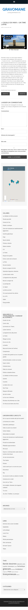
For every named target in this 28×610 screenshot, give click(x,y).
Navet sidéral (6, 240)
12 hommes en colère (8, 421)
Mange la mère (7, 339)
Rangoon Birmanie (7, 391)
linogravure (5, 571)
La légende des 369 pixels (10, 277)
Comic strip (6, 323)
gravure (7, 569)
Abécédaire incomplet (9, 434)
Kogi (4, 237)
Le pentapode (6, 283)
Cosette (5, 381)
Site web (3, 141)
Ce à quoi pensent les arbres (10, 293)
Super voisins (6, 363)
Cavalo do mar (6, 320)
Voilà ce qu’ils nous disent (9, 427)
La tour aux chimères (8, 397)
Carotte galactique (8, 234)
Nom (2, 129)
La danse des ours (8, 385)
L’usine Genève (7, 329)
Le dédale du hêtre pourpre (10, 216)
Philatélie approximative (9, 445)
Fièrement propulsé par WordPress (13, 601)
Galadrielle (5, 527)
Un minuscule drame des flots (11, 403)
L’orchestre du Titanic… (9, 326)
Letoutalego (6, 530)
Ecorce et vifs (6, 342)
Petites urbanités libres (9, 372)
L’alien (4, 299)
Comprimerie (6, 351)
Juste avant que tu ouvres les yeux (12, 466)
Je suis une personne (8, 457)
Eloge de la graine (7, 255)
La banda (5, 345)
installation (19, 569)
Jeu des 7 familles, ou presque (11, 493)
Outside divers (7, 366)
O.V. (4, 249)
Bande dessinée (9, 564)
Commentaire (5, 111)
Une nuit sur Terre (7, 482)
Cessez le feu (6, 222)
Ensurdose (6, 469)
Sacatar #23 (22, 93)
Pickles (5, 463)
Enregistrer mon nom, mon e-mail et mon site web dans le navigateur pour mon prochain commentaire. (14, 151)
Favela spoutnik (7, 219)
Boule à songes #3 (8, 280)
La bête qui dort (7, 290)
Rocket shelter (7, 265)
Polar (9, 571)
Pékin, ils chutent (7, 369)
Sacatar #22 (5, 93)
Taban (4, 548)
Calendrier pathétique (8, 424)
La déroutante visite (8, 274)
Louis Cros (5, 533)
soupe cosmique (14, 571)
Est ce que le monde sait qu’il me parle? (13, 418)
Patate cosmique (7, 225)
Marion (4, 536)
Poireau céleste (7, 243)
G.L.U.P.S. (5, 296)
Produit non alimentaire (9, 442)
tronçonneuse (11, 90)
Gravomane (14, 9)
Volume (17, 574)
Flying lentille (6, 302)
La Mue (5, 262)
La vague (5, 287)
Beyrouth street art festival (10, 348)
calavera (19, 564)
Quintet (5, 378)
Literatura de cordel (8, 479)
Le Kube (5, 252)
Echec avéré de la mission (10, 259)
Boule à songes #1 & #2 (9, 268)
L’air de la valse (7, 394)
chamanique (11, 566)
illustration (13, 569)
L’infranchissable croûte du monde (12, 360)
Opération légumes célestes (10, 271)
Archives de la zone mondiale (10, 523)
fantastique (21, 566)
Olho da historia (7, 542)
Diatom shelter (7, 246)
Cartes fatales (6, 431)
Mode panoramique (8, 539)
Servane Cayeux (7, 545)
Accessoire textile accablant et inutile (13, 476)
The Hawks (6, 460)
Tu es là (5, 490)
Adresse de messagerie (8, 135)
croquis (15, 566)
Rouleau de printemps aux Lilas (11, 400)
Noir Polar (5, 388)
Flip (4, 473)
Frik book (5, 448)
